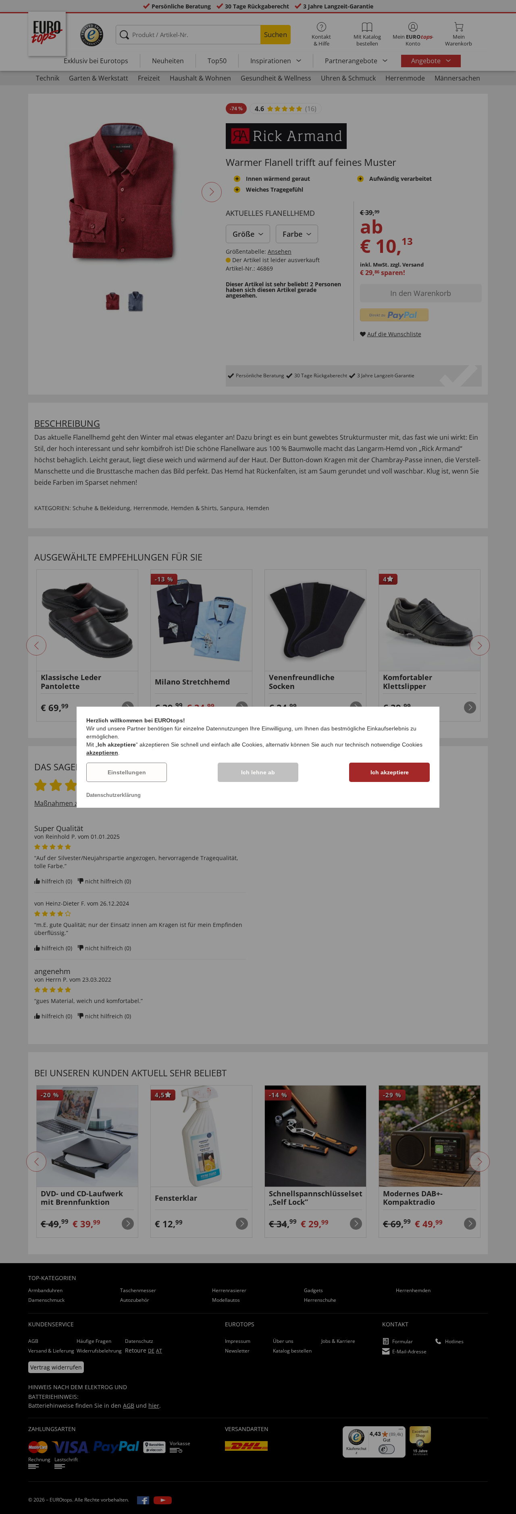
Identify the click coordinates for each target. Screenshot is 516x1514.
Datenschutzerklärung (113, 795)
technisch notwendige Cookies (383, 744)
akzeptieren (102, 752)
